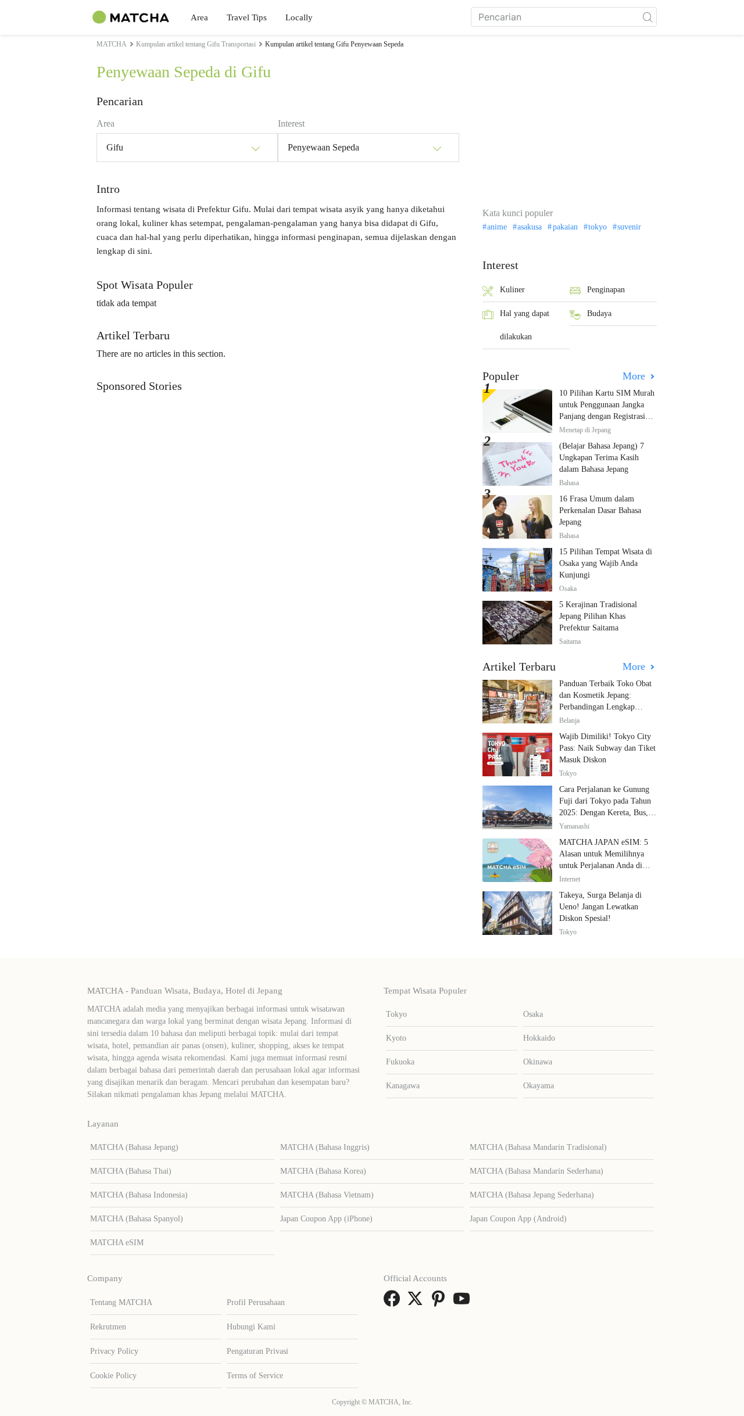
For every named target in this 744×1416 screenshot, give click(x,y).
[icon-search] (647, 17)
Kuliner (512, 289)
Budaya (599, 313)
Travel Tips (247, 17)
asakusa (529, 227)
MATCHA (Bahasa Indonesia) (139, 1195)
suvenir (629, 227)
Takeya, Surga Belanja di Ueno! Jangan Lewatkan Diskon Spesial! (600, 907)
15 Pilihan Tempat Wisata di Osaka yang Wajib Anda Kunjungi (605, 563)
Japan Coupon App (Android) (518, 1218)
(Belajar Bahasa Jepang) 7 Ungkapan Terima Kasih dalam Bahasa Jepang (601, 458)
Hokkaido (539, 1038)
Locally (299, 17)
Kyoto (396, 1038)
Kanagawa (403, 1085)
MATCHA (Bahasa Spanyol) (136, 1218)
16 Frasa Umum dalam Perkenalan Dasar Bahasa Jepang (600, 510)
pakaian (565, 227)
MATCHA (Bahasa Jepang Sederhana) (532, 1195)
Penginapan (606, 289)
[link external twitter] (417, 1302)
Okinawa (537, 1061)
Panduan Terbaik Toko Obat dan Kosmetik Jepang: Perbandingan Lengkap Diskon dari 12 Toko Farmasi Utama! (607, 706)
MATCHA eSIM (117, 1242)
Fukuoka (400, 1061)
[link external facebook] (394, 1302)
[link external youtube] (463, 1302)
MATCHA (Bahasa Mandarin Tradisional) (538, 1147)
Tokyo (396, 1014)
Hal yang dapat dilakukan (524, 325)
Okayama (538, 1085)
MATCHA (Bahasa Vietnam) (327, 1195)
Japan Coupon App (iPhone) (326, 1218)
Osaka (533, 1014)
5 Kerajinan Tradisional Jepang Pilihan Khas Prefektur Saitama (598, 616)
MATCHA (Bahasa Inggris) (325, 1147)
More (635, 376)
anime (497, 227)
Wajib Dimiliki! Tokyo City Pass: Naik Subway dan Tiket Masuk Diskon (607, 748)
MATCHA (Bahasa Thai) (130, 1171)
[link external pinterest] (440, 1302)
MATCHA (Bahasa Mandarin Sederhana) (536, 1171)
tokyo (597, 227)
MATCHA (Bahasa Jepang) (134, 1147)
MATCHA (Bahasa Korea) (323, 1171)
